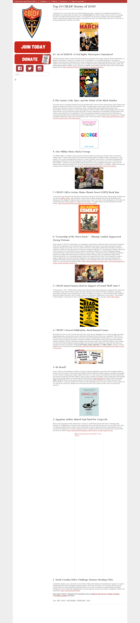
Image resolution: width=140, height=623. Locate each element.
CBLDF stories (81, 600)
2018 (58, 600)
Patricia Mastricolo (58, 9)
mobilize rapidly (65, 198)
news (88, 600)
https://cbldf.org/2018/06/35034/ (70, 590)
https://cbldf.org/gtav (113, 297)
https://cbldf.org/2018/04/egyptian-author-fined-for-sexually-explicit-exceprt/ (90, 430)
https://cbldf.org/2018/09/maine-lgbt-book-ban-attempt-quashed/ (77, 203)
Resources (63, 1)
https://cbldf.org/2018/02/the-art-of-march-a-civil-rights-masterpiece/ (83, 67)
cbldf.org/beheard (98, 378)
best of (63, 600)
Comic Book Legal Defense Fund (24, 1)
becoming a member (61, 595)
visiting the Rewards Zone (99, 594)
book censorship (71, 600)
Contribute (43, 1)
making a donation (113, 594)
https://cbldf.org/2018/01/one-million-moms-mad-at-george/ (98, 166)
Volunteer (54, 1)
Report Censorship (78, 1)
